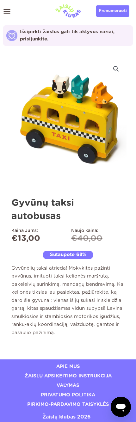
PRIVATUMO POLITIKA (68, 395)
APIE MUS (68, 366)
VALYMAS (68, 385)
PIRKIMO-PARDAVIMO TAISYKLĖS (68, 404)
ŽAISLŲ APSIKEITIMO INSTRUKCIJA (68, 376)
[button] (7, 11)
